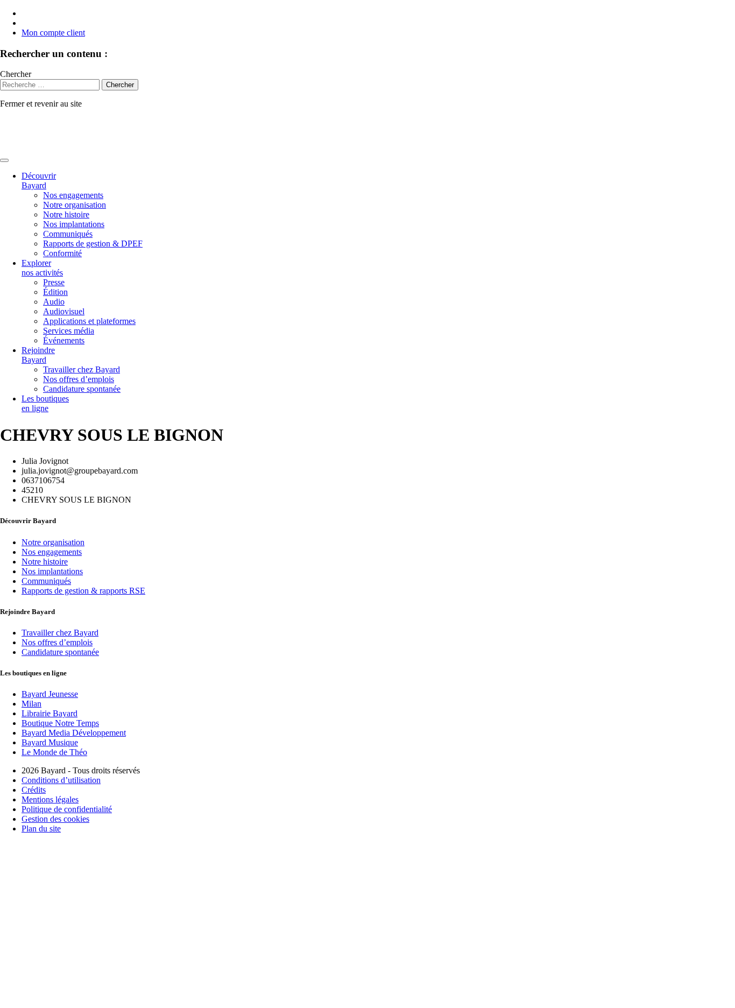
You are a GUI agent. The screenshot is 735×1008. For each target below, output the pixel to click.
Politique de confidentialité (67, 809)
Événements (63, 340)
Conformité (62, 253)
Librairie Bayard (49, 713)
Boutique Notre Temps (60, 723)
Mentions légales (50, 799)
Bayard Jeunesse (50, 694)
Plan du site (41, 828)
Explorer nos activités (42, 267)
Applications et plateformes (89, 321)
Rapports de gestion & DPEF (93, 243)
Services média (68, 330)
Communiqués (68, 233)
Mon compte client (53, 32)
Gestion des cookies (55, 818)
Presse (54, 282)
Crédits (34, 789)
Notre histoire (66, 214)
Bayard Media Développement (74, 732)
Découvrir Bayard (39, 180)
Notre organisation (74, 204)
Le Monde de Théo (54, 752)
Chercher (15, 74)
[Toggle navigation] (4, 160)
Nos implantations (73, 224)
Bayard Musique (50, 742)
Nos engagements (73, 195)
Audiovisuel (63, 311)
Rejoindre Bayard (38, 355)
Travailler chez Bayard (81, 369)
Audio (54, 301)
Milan (31, 703)
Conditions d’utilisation (61, 780)
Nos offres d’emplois (78, 379)
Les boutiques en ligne (45, 403)
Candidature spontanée (82, 388)
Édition (55, 292)
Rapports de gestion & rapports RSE (83, 590)
